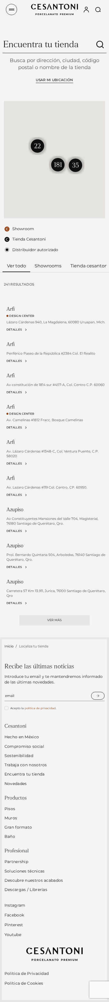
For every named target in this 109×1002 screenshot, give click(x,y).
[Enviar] (98, 696)
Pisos (9, 808)
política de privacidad (40, 708)
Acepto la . (33, 708)
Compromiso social (24, 746)
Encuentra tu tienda (24, 774)
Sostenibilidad (18, 755)
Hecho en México (21, 736)
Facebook (14, 915)
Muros (10, 818)
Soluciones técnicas (24, 871)
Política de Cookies (23, 983)
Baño (9, 836)
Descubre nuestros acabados (33, 880)
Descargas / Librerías (25, 889)
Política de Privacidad (26, 973)
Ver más (54, 620)
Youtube (12, 934)
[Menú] (11, 9)
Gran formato (18, 827)
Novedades (15, 783)
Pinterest (13, 924)
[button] (58, 165)
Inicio (9, 646)
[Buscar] (100, 44)
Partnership (16, 861)
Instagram (14, 905)
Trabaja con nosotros (25, 764)
